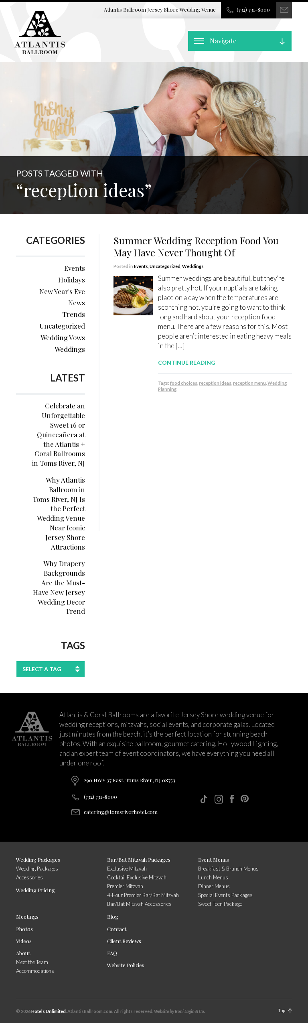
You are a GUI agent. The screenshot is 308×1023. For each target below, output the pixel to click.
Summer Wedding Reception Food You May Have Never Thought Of (196, 246)
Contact (116, 929)
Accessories (29, 877)
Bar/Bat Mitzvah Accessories (139, 904)
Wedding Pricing (35, 890)
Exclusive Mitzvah (127, 868)
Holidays (71, 279)
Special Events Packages (225, 895)
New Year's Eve (62, 291)
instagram (219, 799)
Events (141, 266)
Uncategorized (165, 266)
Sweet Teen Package (220, 904)
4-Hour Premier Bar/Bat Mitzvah (143, 895)
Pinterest (245, 798)
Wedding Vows (63, 337)
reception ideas (215, 383)
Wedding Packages (38, 859)
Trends (73, 314)
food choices (183, 383)
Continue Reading (186, 362)
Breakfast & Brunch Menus (228, 868)
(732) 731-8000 (253, 9)
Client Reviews (124, 941)
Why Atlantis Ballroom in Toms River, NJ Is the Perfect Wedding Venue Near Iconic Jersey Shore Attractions (58, 513)
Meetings (27, 916)
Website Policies (125, 965)
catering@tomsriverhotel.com (121, 811)
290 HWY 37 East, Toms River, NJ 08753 (129, 780)
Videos (24, 941)
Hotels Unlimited (48, 1011)
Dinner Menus (214, 886)
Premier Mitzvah (125, 886)
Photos (24, 929)
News (76, 302)
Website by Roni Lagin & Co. (179, 1011)
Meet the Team (32, 962)
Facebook (232, 799)
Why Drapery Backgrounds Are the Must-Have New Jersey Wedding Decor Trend (59, 587)
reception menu (249, 383)
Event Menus (213, 859)
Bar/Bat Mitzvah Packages (138, 859)
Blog (112, 916)
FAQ (112, 953)
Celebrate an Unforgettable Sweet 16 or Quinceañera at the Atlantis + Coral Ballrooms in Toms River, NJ (58, 434)
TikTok (204, 799)
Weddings (193, 266)
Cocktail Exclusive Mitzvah (136, 877)
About (23, 953)
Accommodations (35, 971)
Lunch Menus (213, 877)
